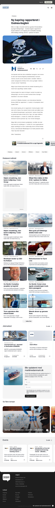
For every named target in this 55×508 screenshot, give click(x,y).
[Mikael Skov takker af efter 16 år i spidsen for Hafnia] (40, 173)
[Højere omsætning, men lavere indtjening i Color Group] (15, 174)
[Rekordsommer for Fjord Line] (40, 253)
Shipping (5, 492)
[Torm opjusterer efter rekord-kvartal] (15, 306)
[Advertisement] (14, 199)
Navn (26, 379)
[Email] (40, 69)
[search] (48, 7)
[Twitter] (37, 69)
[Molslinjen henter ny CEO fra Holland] (15, 253)
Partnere (30, 492)
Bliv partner (48, 2)
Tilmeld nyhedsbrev (30, 396)
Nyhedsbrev (31, 497)
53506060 (21, 484)
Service (4, 497)
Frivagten (17, 497)
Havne (4, 501)
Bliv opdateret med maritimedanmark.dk (42, 505)
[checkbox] (25, 391)
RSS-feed (30, 494)
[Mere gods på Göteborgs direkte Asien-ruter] (40, 225)
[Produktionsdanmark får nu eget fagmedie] (27, 143)
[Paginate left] (3, 344)
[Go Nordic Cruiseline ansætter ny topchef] (15, 279)
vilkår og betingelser (30, 391)
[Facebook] (31, 69)
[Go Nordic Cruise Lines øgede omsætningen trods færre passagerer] (40, 280)
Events (17, 499)
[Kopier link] (43, 68)
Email (26, 384)
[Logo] (6, 8)
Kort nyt (17, 494)
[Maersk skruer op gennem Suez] (40, 306)
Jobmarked (18, 501)
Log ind (41, 2)
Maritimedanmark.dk (23, 70)
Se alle (48, 326)
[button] (43, 139)
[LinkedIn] (34, 69)
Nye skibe (17, 492)
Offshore (5, 499)
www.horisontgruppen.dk (21, 486)
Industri (4, 494)
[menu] (51, 7)
